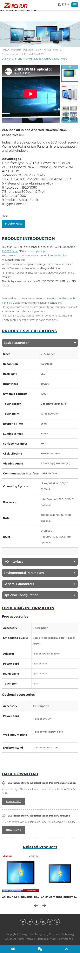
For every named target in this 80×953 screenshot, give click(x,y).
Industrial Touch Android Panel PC (42, 49)
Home (5, 49)
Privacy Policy (55, 938)
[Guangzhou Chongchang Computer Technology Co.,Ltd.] (15, 5)
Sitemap (42, 938)
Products (16, 49)
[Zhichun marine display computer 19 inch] (59, 873)
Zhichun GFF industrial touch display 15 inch (20, 897)
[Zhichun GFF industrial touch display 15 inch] (20, 873)
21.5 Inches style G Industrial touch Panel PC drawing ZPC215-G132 (39, 821)
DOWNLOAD (13, 801)
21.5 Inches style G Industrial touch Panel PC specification (42, 782)
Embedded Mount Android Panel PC (22, 54)
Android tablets (58, 255)
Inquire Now (13, 223)
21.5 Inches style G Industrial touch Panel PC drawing (39, 815)
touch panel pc (38, 251)
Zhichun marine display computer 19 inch (59, 897)
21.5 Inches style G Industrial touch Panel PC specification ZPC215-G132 (38, 791)
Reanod (68, 938)
